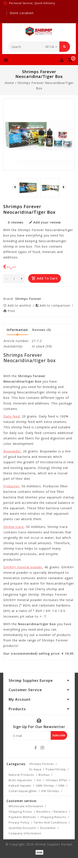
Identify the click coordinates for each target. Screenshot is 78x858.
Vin (39, 780)
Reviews (41, 330)
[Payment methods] (39, 852)
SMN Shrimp (45, 785)
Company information (25, 833)
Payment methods (22, 817)
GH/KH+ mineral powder (22, 567)
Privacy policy (19, 822)
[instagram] (42, 747)
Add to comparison (55, 305)
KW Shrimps (50, 791)
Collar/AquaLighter (23, 791)
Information (17, 330)
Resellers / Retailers (51, 812)
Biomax (44, 775)
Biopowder (12, 451)
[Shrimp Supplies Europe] (39, 31)
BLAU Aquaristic (20, 780)
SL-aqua (35, 769)
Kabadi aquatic (20, 785)
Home (9, 83)
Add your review (47, 222)
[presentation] (13, 187)
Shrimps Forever (41, 764)
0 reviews (15, 222)
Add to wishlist (20, 305)
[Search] (64, 46)
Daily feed (11, 416)
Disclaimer (48, 828)
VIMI (61, 785)
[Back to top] (69, 847)
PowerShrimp (56, 769)
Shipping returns (53, 817)
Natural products (21, 775)
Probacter (11, 486)
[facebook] (36, 747)
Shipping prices (20, 812)
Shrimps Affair (57, 780)
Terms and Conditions (50, 822)
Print (11, 311)
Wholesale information (26, 806)
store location (22, 13)
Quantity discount (22, 828)
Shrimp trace (13, 527)
